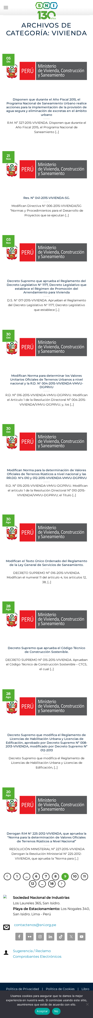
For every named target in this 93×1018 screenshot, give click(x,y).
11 (84, 876)
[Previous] (7, 876)
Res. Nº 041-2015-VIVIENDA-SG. (46, 198)
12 (32, 884)
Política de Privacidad (22, 989)
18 (52, 884)
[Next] (61, 884)
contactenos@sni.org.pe (35, 925)
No (56, 1011)
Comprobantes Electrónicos (37, 956)
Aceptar (42, 1011)
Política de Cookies (60, 989)
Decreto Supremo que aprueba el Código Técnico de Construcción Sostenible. (46, 650)
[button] (5, 7)
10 (75, 876)
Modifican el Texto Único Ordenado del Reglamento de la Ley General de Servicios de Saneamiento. (46, 563)
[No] (87, 1005)
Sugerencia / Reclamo (32, 951)
